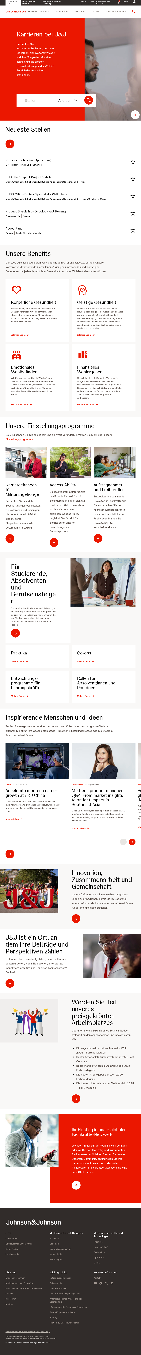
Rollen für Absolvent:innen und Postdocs (96, 683)
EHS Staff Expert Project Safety (29, 177)
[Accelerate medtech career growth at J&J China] (37, 761)
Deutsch (125, 3)
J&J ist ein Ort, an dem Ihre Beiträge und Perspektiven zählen (37, 944)
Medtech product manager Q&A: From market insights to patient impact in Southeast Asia (97, 797)
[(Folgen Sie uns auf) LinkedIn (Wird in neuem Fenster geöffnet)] (111, 1283)
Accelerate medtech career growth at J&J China (31, 793)
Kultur (8, 784)
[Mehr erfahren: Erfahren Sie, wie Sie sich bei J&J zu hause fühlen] (112, 956)
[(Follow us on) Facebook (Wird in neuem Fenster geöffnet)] (100, 1283)
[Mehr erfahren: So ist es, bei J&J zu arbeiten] (29, 891)
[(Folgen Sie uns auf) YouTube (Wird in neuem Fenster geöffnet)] (95, 1283)
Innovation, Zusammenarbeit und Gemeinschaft (102, 879)
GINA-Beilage (45, 1332)
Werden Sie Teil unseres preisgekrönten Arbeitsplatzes (94, 1012)
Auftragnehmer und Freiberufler (109, 487)
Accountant (14, 228)
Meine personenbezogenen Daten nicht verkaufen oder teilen (27, 1336)
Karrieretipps (77, 784)
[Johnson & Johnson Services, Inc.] (16, 12)
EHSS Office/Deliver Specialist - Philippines (36, 194)
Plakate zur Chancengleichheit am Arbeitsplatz (23, 1332)
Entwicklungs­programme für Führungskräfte (25, 683)
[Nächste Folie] (132, 842)
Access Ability (63, 485)
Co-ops (84, 653)
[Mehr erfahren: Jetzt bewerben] (29, 1020)
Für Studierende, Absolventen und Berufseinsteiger (33, 584)
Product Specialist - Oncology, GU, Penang (36, 211)
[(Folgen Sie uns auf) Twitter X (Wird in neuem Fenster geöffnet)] (106, 1283)
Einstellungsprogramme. (20, 439)
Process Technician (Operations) (28, 160)
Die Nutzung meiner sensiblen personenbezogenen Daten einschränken (31, 1338)
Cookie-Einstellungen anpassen (65, 1293)
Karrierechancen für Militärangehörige (22, 490)
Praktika (19, 653)
